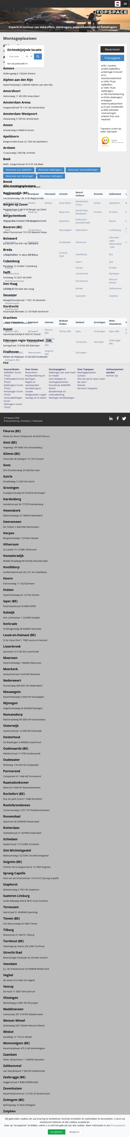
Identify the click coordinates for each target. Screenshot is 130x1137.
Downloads (37, 421)
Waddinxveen (12, 303)
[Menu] (125, 4)
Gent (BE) (10, 341)
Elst (111, 254)
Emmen (98, 211)
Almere (48, 202)
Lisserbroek (82, 273)
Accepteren (57, 1131)
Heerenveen (34, 352)
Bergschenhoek (13, 220)
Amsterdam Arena (82, 203)
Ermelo (113, 267)
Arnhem (113, 211)
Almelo (31, 202)
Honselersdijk (12, 261)
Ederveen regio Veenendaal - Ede (115, 242)
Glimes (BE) (65, 331)
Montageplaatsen (86, 372)
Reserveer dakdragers (50, 169)
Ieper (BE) (114, 331)
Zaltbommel (115, 288)
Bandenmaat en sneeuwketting (57, 393)
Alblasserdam (12, 202)
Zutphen (113, 295)
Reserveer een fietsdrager (19, 176)
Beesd (112, 220)
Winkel (79, 288)
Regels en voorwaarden (32, 383)
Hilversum (81, 242)
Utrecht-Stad (63, 254)
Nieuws (81, 385)
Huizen (79, 267)
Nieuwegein (65, 230)
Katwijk (9, 267)
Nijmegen (114, 273)
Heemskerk (81, 230)
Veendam (99, 341)
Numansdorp (12, 273)
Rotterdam (10, 288)
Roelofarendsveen (14, 280)
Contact (81, 375)
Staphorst (33, 242)
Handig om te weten (36, 397)
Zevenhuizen (12, 309)
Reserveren (112, 49)
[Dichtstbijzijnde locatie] (38, 56)
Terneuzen (81, 341)
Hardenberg (34, 230)
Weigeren (74, 1131)
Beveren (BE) (11, 331)
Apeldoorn (114, 202)
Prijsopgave (112, 58)
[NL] (117, 4)
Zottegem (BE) (12, 359)
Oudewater (65, 242)
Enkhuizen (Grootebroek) (83, 221)
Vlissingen (81, 352)
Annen (97, 202)
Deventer (33, 211)
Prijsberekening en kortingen (35, 377)
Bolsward (33, 331)
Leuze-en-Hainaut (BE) (50, 342)
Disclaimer (26, 421)
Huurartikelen (11, 369)
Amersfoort (65, 202)
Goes (78, 331)
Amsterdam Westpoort (82, 212)
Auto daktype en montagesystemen (58, 380)
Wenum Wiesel (113, 281)
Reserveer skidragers (51, 176)
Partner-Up (112, 375)
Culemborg (115, 230)
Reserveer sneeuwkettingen (83, 169)
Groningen (99, 331)
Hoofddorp (81, 254)
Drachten (33, 341)
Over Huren (31, 369)
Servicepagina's (57, 369)
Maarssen (64, 211)
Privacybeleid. (118, 1125)
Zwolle (31, 254)
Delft (7, 230)
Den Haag (10, 242)
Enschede (33, 220)
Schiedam (10, 295)
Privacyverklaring (11, 421)
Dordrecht (10, 254)
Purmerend (82, 280)
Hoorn (79, 261)
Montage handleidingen (61, 397)
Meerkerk (64, 220)
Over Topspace (85, 369)
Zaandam (81, 295)
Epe (111, 261)
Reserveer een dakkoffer (19, 169)
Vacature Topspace (87, 388)
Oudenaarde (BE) (14, 352)
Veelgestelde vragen (36, 394)
